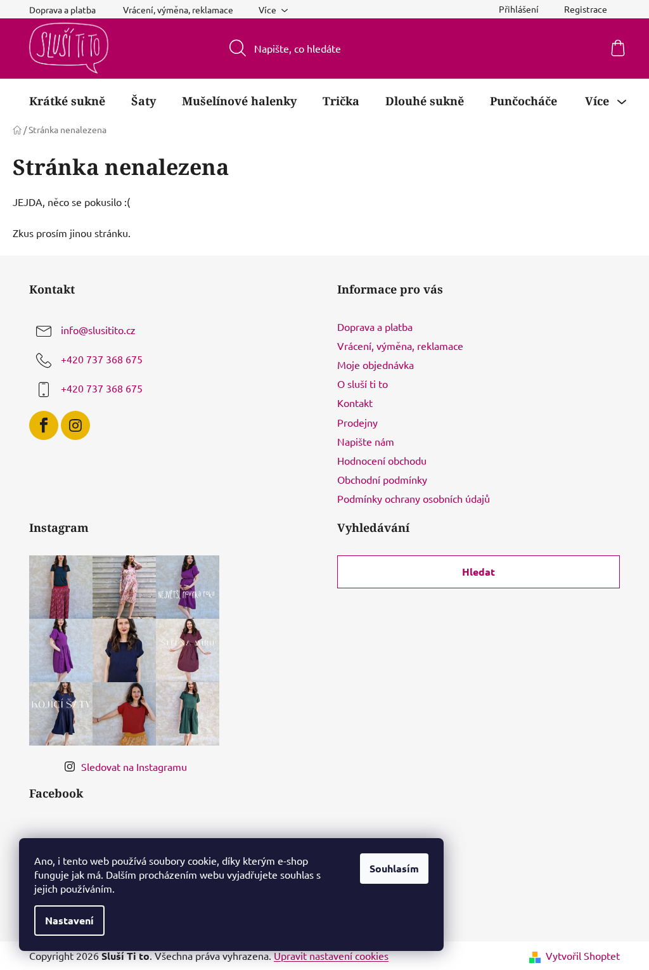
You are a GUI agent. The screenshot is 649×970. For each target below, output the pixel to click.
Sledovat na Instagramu (134, 766)
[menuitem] (67, 100)
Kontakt (355, 402)
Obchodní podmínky (382, 479)
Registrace (585, 9)
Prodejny (357, 422)
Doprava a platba (375, 326)
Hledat (478, 571)
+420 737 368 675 (102, 358)
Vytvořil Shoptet (583, 955)
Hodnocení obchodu (382, 460)
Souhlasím (394, 868)
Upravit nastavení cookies (331, 955)
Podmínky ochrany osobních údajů (413, 498)
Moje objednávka (375, 364)
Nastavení (69, 920)
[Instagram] (75, 425)
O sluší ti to (362, 383)
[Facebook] (43, 425)
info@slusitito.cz (98, 329)
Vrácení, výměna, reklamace (178, 9)
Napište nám (365, 441)
